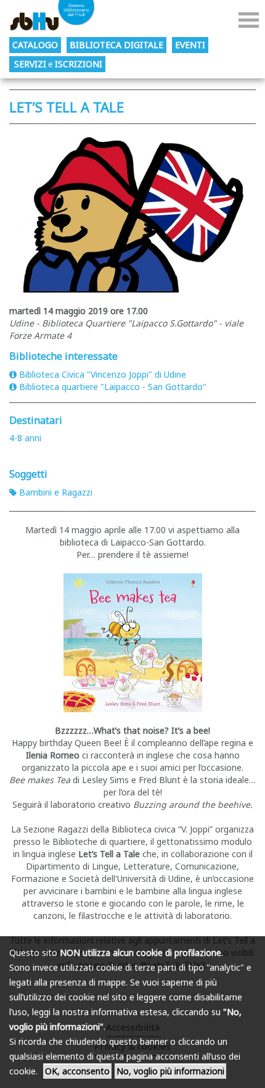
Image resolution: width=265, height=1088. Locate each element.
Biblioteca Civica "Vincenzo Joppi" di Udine (102, 374)
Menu (248, 20)
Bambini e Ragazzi (55, 492)
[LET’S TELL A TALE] (132, 211)
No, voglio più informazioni (170, 1071)
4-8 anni (25, 438)
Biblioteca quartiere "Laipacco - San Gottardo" (112, 386)
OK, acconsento (77, 1071)
